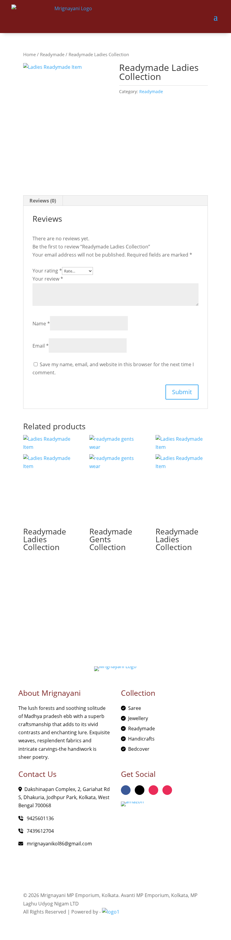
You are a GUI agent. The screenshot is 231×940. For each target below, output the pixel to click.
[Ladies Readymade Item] (67, 120)
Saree (134, 708)
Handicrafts (141, 738)
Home (29, 54)
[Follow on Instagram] (153, 790)
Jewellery (138, 718)
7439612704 (40, 831)
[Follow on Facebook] (126, 790)
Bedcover (138, 749)
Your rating (47, 270)
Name (41, 323)
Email (40, 345)
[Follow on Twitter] (139, 790)
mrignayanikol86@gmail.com (59, 843)
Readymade (52, 54)
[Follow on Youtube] (167, 790)
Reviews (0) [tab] (42, 200)
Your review (47, 278)
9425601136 (40, 818)
